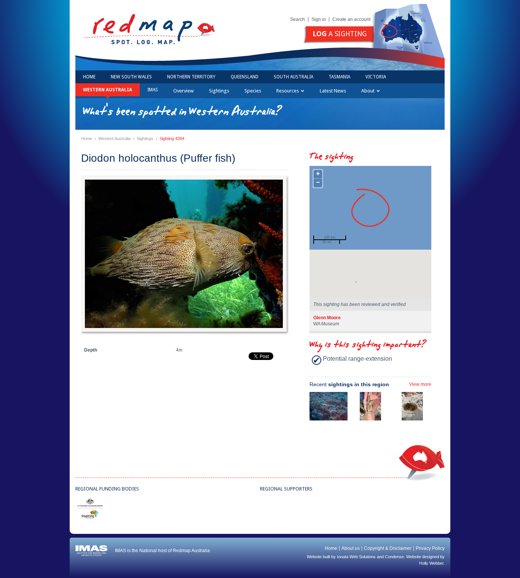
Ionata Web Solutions (356, 556)
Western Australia (107, 89)
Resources (287, 91)
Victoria (375, 77)
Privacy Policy (430, 548)
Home (89, 77)
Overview (183, 91)
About (368, 91)
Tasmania (339, 77)
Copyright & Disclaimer (388, 548)
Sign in (318, 19)
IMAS (152, 89)
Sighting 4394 (172, 138)
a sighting (340, 34)
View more (420, 384)
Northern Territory (191, 77)
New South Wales (131, 77)
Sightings (219, 91)
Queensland (244, 77)
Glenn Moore (327, 317)
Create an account (351, 19)
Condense (394, 556)
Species (252, 91)
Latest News (333, 91)
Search (297, 19)
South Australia (293, 77)
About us (350, 548)
